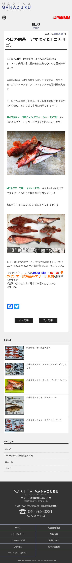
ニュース (9, 462)
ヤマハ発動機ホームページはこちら (53, 17)
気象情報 (54, 534)
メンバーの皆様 (18, 540)
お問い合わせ (4, 17)
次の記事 (48, 320)
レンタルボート (18, 534)
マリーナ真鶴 (27, 7)
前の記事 (24, 320)
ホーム (18, 527)
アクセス (18, 546)
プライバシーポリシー (18, 553)
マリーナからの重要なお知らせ (19, 455)
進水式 (8, 449)
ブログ (8, 468)
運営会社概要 (54, 527)
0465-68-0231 (40, 511)
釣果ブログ (54, 540)
